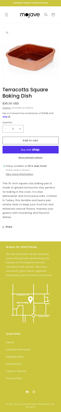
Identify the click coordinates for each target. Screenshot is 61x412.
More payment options (30, 157)
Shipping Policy (15, 356)
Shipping (7, 108)
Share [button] (8, 226)
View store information (19, 174)
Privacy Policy (14, 378)
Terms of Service (16, 371)
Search (10, 342)
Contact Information (18, 349)
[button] (6, 14)
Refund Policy (14, 363)
